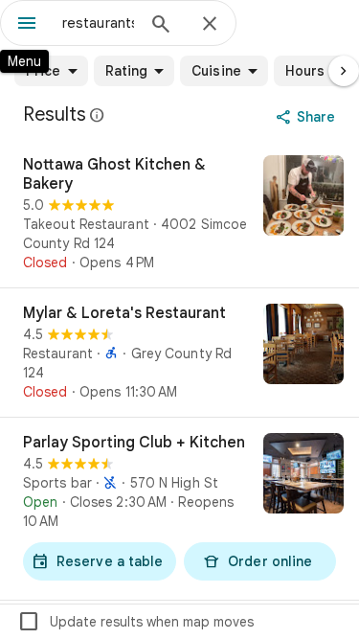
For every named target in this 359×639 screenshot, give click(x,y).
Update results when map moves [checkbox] (135, 621)
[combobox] (98, 22)
